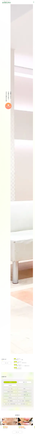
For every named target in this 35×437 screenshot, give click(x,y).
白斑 (24, 397)
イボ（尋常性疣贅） (24, 391)
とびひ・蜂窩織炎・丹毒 (24, 394)
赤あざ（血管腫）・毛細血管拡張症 (24, 400)
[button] (33, 423)
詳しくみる (17, 432)
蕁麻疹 (24, 388)
